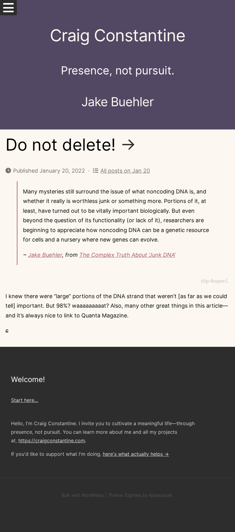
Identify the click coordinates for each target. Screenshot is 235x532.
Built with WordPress (83, 495)
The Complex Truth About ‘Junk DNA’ (127, 255)
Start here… (24, 400)
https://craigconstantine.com (51, 440)
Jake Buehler (45, 255)
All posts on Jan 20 (125, 170)
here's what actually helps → (136, 454)
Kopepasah (160, 495)
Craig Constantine (117, 35)
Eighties (133, 495)
